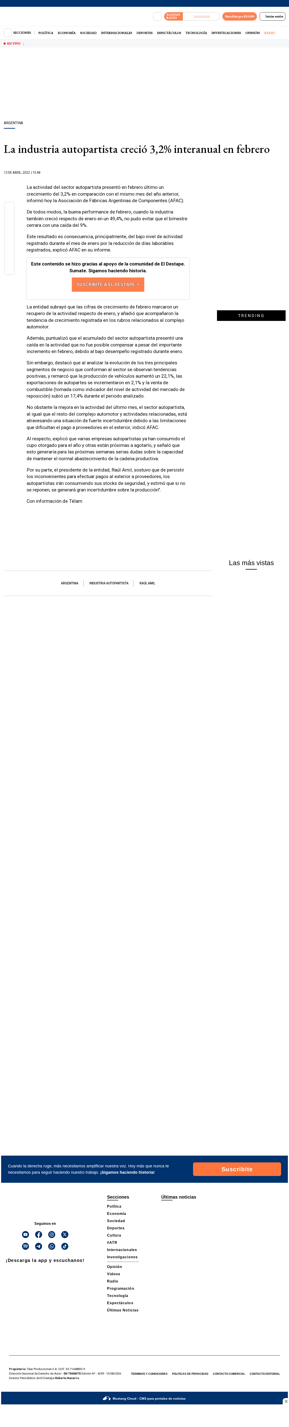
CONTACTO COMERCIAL (229, 1373)
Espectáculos (169, 33)
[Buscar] (157, 16)
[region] (144, 85)
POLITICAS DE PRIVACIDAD (190, 1373)
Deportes (145, 33)
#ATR (112, 1242)
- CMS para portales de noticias (149, 1398)
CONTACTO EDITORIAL (265, 1373)
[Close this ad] (286, 1401)
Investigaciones (226, 33)
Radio (269, 33)
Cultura (114, 1235)
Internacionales (116, 33)
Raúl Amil (147, 583)
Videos (113, 1274)
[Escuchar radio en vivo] (201, 16)
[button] (9, 208)
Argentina (69, 583)
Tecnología (196, 33)
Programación (120, 1288)
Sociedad (88, 33)
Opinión (252, 33)
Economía (67, 33)
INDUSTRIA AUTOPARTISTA (108, 583)
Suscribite (237, 1169)
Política (45, 33)
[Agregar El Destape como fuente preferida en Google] (188, 172)
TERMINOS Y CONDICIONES (149, 1373)
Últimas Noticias (123, 1310)
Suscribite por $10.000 (239, 16)
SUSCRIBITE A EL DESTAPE (106, 284)
